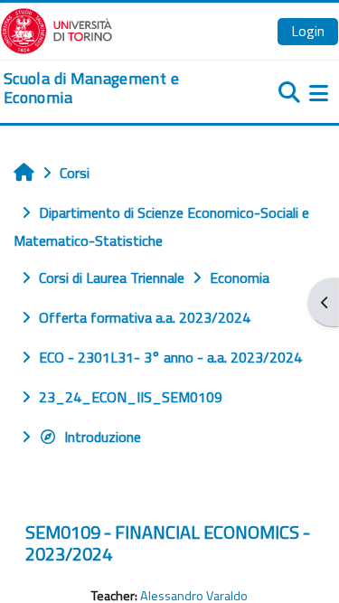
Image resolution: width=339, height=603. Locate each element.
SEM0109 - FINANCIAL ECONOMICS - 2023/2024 (167, 543)
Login (308, 31)
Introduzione (102, 437)
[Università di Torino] (56, 29)
